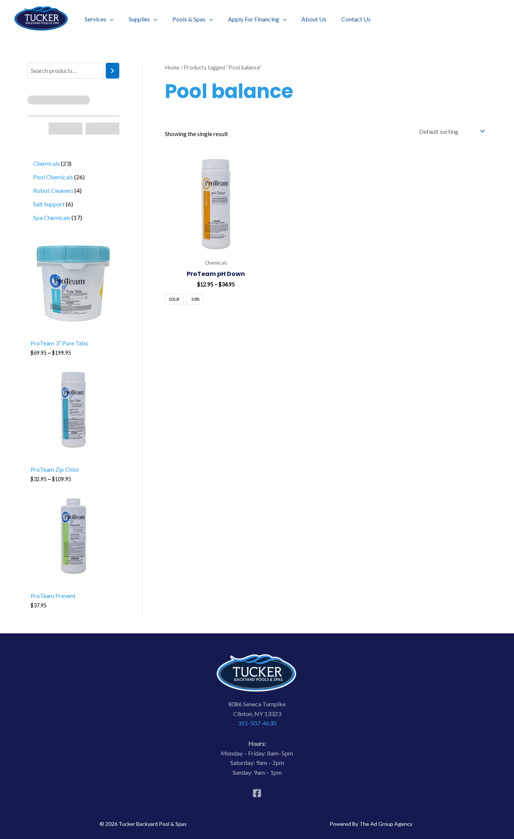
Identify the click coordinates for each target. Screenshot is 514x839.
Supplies (139, 19)
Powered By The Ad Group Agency (371, 824)
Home (172, 67)
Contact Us (356, 19)
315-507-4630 (257, 723)
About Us (313, 19)
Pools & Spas (188, 19)
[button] (110, 19)
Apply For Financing (253, 19)
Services (95, 19)
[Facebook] (257, 793)
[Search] (112, 71)
